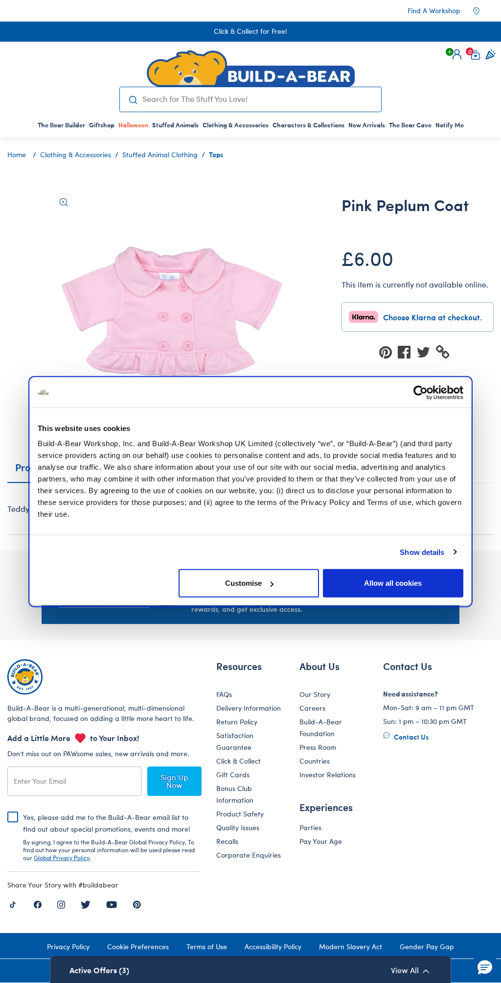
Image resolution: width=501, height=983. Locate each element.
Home (16, 154)
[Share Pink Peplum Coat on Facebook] (407, 351)
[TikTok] (12, 904)
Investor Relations (327, 774)
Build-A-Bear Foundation (320, 727)
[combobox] (257, 99)
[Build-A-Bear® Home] (251, 68)
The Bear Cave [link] (410, 124)
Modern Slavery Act (350, 946)
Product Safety (240, 813)
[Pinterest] (137, 904)
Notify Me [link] (449, 124)
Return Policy (236, 721)
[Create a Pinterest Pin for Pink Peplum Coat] (388, 351)
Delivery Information (248, 708)
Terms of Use (206, 946)
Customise (243, 583)
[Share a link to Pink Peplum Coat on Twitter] (426, 351)
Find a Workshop (434, 10)
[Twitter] (86, 904)
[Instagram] (61, 904)
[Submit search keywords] (133, 99)
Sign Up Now (174, 781)
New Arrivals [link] (366, 124)
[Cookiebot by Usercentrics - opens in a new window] (420, 392)
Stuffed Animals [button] (175, 124)
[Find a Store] (483, 11)
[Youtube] (111, 904)
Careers (312, 708)
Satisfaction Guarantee (234, 741)
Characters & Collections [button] (308, 124)
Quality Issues (237, 827)
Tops (216, 154)
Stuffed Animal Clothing (160, 154)
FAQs (224, 694)
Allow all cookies (393, 583)
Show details (422, 552)
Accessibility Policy (273, 946)
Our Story (314, 694)
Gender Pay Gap (427, 946)
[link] (133, 125)
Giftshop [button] (101, 124)
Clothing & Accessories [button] (236, 124)
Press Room (317, 747)
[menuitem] (61, 125)
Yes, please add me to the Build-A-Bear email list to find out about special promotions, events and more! (109, 837)
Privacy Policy (68, 946)
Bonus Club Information (234, 794)
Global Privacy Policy (62, 858)
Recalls (227, 841)
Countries (314, 761)
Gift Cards (233, 774)
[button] (457, 54)
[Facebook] (38, 904)
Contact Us (410, 737)
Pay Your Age (320, 841)
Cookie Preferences (138, 946)
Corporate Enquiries (248, 855)
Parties (310, 827)
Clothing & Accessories (75, 154)
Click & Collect (238, 761)
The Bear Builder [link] (61, 124)
